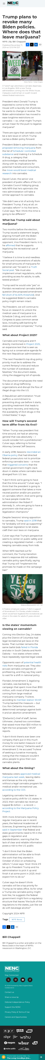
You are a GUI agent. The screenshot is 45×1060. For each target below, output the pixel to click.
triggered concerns (17, 465)
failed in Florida (29, 647)
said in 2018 (30, 520)
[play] (3, 1057)
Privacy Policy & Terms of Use (17, 1012)
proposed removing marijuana (18, 148)
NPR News (17, 920)
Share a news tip (12, 997)
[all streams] (42, 1057)
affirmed (10, 245)
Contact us (9, 992)
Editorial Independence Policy (17, 1002)
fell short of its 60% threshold (18, 295)
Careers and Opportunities (16, 1017)
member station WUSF (29, 700)
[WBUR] (23, 1043)
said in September (12, 829)
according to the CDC (14, 790)
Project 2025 (33, 344)
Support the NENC (13, 1007)
